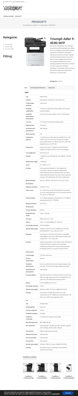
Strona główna (8, 16)
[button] (45, 38)
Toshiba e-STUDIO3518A (55, 377)
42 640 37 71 (7, 1)
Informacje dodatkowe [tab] (37, 87)
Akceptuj (68, 393)
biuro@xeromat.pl (19, 1)
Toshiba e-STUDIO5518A (29, 377)
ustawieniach (55, 394)
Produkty (18, 16)
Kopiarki (35, 25)
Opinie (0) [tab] (51, 87)
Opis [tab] (25, 87)
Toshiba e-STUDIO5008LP (42, 377)
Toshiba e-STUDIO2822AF (69, 377)
